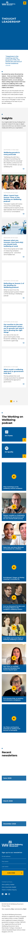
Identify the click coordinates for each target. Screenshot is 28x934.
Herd (24, 909)
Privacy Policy (6, 906)
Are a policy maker (8, 884)
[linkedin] (3, 894)
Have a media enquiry (9, 890)
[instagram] (9, 894)
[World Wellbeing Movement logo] (8, 3)
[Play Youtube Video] (14, 476)
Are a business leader (9, 887)
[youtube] (6, 894)
